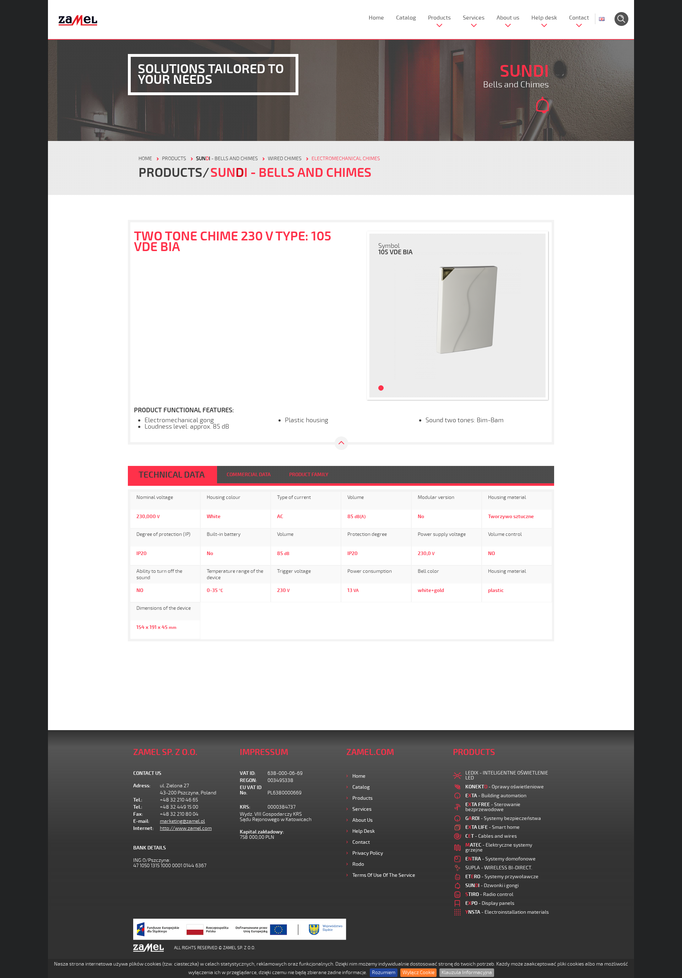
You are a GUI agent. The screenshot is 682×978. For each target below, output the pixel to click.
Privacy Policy (367, 853)
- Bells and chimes (227, 159)
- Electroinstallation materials (507, 912)
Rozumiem (383, 972)
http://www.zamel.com (186, 828)
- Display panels (489, 903)
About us (508, 17)
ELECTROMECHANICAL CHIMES (346, 159)
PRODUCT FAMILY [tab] (308, 475)
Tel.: (137, 800)
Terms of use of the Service (383, 875)
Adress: (142, 785)
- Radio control (489, 894)
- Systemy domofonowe (500, 859)
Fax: (138, 814)
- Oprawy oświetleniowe (504, 787)
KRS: (245, 807)
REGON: (248, 780)
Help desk (544, 17)
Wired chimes (285, 159)
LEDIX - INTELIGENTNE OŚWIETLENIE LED (506, 775)
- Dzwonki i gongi (492, 885)
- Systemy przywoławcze (501, 877)
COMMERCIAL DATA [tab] (249, 475)
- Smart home (492, 827)
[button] (378, 315)
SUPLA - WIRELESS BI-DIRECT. (498, 868)
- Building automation (495, 796)
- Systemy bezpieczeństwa (503, 818)
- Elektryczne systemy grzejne (498, 847)
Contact (579, 17)
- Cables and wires (491, 836)
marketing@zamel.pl (182, 821)
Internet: (143, 828)
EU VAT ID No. (250, 790)
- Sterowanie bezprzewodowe (492, 807)
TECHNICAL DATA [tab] (172, 474)
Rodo (358, 864)
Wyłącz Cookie (418, 972)
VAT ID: (248, 773)
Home (376, 17)
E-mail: (141, 821)
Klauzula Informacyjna (467, 972)
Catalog (406, 17)
